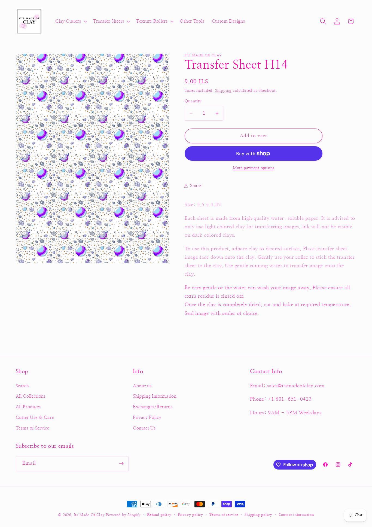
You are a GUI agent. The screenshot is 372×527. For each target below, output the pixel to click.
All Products (28, 407)
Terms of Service (32, 428)
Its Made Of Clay (89, 515)
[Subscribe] (121, 463)
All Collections (31, 396)
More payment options (253, 168)
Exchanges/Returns (153, 407)
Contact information (296, 515)
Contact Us (144, 428)
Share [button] (195, 186)
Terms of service (223, 515)
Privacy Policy (147, 417)
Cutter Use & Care (35, 417)
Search (22, 386)
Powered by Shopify (123, 515)
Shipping (223, 91)
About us (142, 386)
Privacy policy (190, 515)
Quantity (193, 101)
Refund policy (159, 515)
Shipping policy (258, 515)
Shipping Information (155, 396)
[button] (70, 21)
